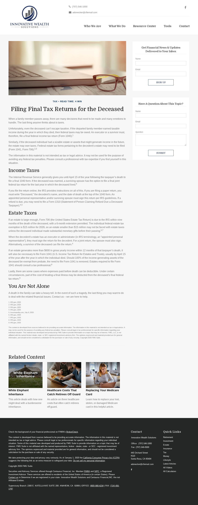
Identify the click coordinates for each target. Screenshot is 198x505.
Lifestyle (167, 460)
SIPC (96, 471)
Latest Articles (169, 464)
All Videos (167, 467)
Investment (168, 441)
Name (138, 59)
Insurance (167, 448)
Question (139, 132)
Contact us (13, 477)
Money (166, 456)
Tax (164, 452)
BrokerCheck (72, 432)
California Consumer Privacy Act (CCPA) (101, 458)
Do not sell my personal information (89, 460)
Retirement (168, 437)
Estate (166, 445)
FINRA (87, 471)
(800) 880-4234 (96, 486)
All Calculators (169, 471)
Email (138, 69)
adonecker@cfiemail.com (85, 12)
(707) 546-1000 (79, 7)
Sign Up (161, 82)
